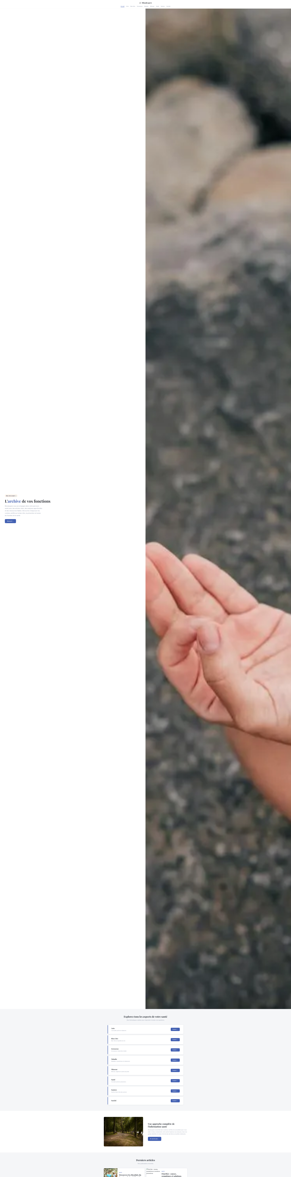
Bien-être (132, 6)
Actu (127, 6)
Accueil (122, 6)
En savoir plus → (154, 1139)
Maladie (146, 6)
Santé (157, 6)
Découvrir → (10, 521)
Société (168, 6)
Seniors (163, 6)
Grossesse (139, 6)
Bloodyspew (145, 3)
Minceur (152, 6)
